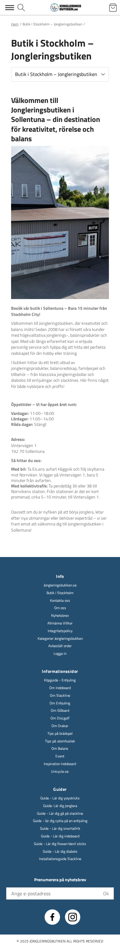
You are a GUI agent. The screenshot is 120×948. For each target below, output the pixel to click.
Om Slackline (60, 695)
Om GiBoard (60, 710)
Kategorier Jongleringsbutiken (60, 638)
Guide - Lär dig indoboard (60, 836)
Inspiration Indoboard (60, 764)
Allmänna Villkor (60, 623)
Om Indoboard (60, 688)
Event (59, 756)
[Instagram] (72, 917)
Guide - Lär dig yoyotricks (60, 798)
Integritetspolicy (60, 631)
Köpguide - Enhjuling (60, 680)
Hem (14, 24)
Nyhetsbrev (60, 615)
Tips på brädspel (60, 733)
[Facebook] (52, 917)
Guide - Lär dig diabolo (60, 851)
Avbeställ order (60, 646)
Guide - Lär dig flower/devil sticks (60, 844)
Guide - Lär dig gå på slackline (60, 813)
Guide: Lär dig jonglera (60, 806)
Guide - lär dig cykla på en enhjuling (60, 821)
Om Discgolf (60, 718)
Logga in (60, 653)
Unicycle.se (60, 771)
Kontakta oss (60, 600)
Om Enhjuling (60, 703)
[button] (60, 74)
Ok (106, 893)
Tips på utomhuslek (60, 741)
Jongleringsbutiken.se (60, 585)
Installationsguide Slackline (60, 859)
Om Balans (59, 748)
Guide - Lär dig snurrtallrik (60, 828)
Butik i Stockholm (60, 593)
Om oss (60, 608)
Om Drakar (59, 726)
